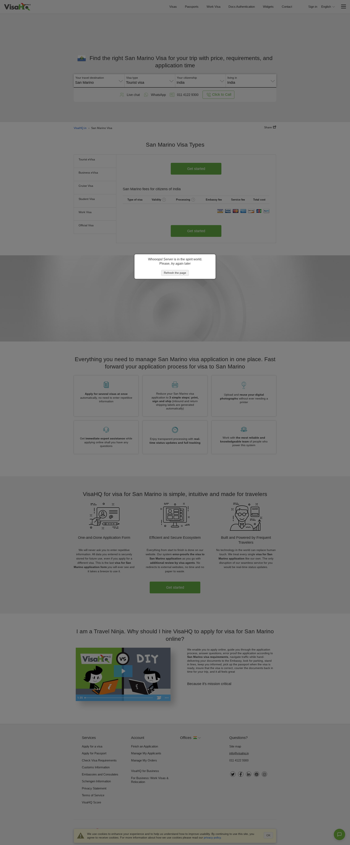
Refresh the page (175, 272)
